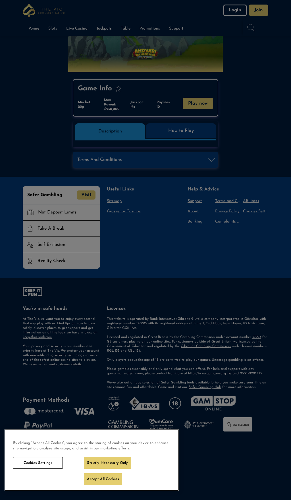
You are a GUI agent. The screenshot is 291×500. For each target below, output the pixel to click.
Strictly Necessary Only (107, 463)
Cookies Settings (38, 463)
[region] (92, 460)
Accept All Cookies (103, 479)
